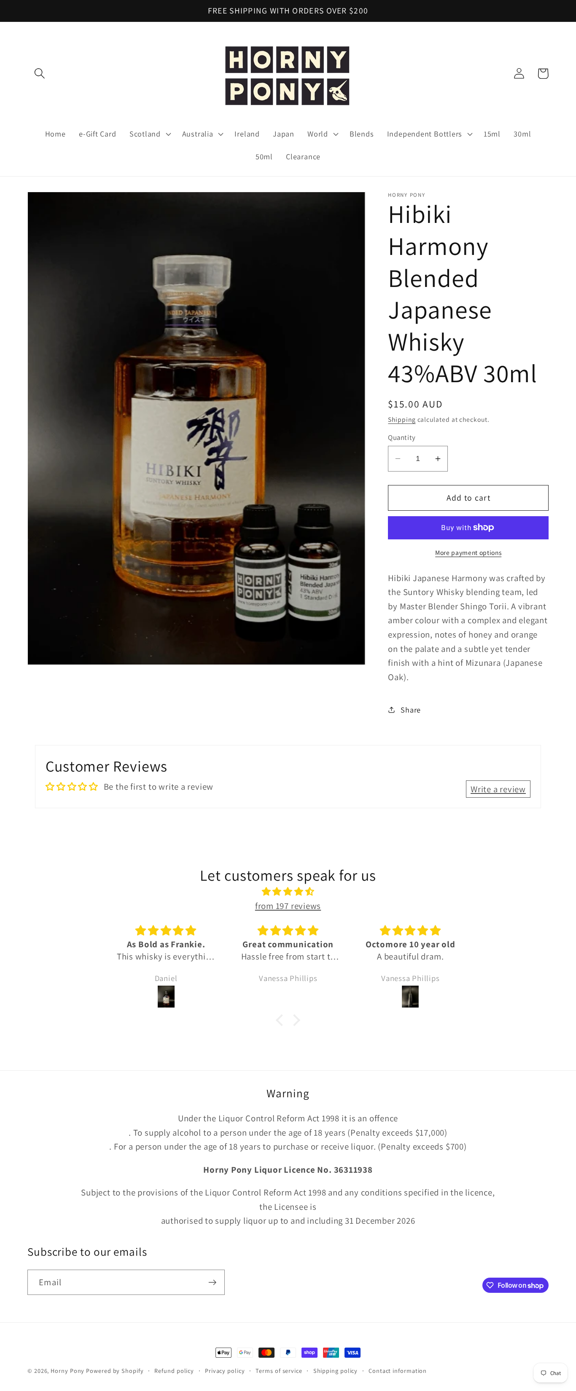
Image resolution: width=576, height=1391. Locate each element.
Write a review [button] (498, 789)
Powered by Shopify (114, 1371)
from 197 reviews (288, 905)
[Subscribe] (212, 1282)
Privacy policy (225, 1371)
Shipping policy (335, 1371)
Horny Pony (68, 1371)
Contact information (398, 1371)
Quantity (401, 437)
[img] (288, 891)
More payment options (468, 552)
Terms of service (279, 1371)
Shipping (401, 419)
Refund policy (174, 1371)
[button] (39, 74)
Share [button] (411, 709)
